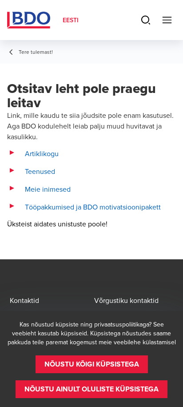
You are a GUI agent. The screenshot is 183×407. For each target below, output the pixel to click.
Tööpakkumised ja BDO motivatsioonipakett (93, 207)
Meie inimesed (48, 189)
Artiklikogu (42, 153)
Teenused (40, 171)
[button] (92, 364)
